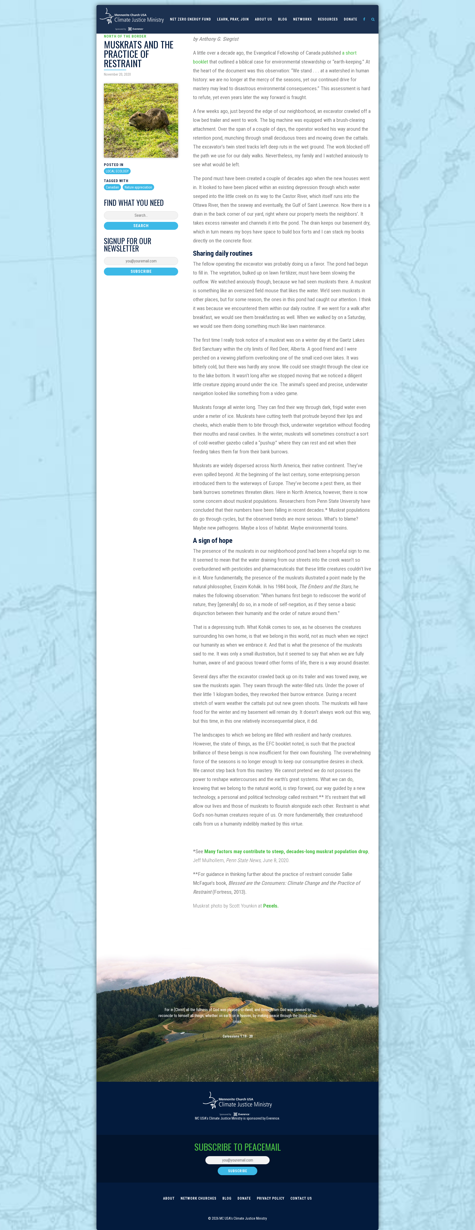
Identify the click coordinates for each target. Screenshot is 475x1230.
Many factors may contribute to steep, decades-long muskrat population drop (286, 851)
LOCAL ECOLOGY (117, 171)
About (169, 1198)
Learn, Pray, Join (233, 19)
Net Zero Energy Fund (190, 19)
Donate (350, 19)
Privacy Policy (271, 1198)
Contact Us (301, 1198)
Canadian (112, 187)
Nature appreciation (138, 187)
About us (263, 19)
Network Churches (198, 1198)
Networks (302, 19)
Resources (328, 19)
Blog (282, 19)
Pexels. (271, 906)
